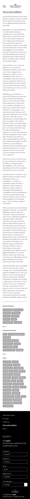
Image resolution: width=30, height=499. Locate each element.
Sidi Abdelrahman (8, 406)
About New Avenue (9, 415)
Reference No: (7, 474)
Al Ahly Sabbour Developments (16, 334)
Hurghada (22, 377)
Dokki (5, 371)
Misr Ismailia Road (18, 383)
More (4, 326)
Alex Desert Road (8, 368)
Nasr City (23, 387)
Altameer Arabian (8, 343)
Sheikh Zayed (17, 402)
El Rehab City (15, 316)
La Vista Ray (18, 322)
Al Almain (15, 361)
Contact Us (6, 422)
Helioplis (15, 377)
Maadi (13, 380)
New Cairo (15, 390)
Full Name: (6, 451)
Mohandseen (7, 387)
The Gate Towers (8, 322)
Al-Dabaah (16, 365)
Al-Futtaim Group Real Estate (11, 340)
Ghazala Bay (7, 377)
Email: (4, 466)
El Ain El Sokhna (13, 371)
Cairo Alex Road (18, 368)
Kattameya (6, 380)
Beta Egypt (19, 350)
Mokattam (15, 387)
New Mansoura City (8, 396)
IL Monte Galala (7, 309)
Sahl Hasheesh (17, 399)
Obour (17, 396)
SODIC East (6, 319)
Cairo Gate (6, 316)
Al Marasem (7, 337)
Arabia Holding (7, 346)
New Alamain (7, 390)
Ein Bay (14, 319)
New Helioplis (16, 393)
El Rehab (17, 374)
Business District (18, 309)
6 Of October (7, 361)
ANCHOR (17, 343)
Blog (4, 428)
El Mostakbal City (8, 374)
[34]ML (14, 494)
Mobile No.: (6, 459)
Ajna (5, 334)
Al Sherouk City (7, 365)
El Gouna (22, 371)
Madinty (20, 380)
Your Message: (7, 481)
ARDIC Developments (9, 350)
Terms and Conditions (10, 425)
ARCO (15, 346)
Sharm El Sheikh (7, 402)
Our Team (6, 418)
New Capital (7, 393)
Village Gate (7, 313)
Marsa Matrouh (7, 383)
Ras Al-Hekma (7, 399)
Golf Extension (16, 313)
